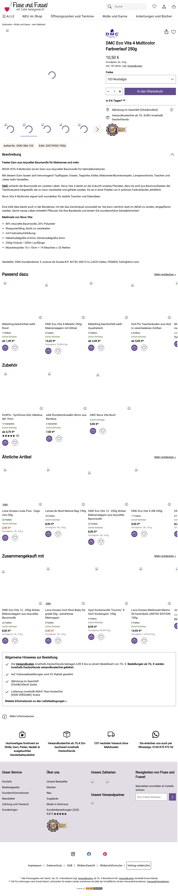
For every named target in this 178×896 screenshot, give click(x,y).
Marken (51, 787)
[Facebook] (89, 854)
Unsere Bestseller (57, 781)
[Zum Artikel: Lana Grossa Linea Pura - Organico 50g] (22, 487)
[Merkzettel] (154, 7)
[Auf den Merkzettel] (173, 32)
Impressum (35, 865)
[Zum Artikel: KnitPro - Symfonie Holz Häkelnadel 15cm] (23, 391)
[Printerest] (105, 854)
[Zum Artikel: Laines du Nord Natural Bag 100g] (66, 487)
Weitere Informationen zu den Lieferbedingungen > (36, 701)
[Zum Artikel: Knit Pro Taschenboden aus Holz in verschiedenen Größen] (152, 300)
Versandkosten (134, 66)
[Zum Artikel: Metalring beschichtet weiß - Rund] (22, 300)
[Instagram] (73, 854)
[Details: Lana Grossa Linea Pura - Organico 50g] (5, 504)
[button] (166, 32)
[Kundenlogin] (164, 7)
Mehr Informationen (22, 716)
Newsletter (8, 798)
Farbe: (110, 72)
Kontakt (7, 781)
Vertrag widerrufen (138, 865)
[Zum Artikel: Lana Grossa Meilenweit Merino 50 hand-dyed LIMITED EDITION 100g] (152, 586)
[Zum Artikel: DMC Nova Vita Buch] (111, 391)
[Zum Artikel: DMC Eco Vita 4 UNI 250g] (152, 487)
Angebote (52, 798)
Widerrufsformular (111, 865)
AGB (69, 865)
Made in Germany (57, 804)
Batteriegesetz (10, 787)
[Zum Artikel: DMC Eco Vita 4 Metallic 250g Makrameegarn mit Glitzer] (66, 300)
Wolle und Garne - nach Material (29, 24)
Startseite (7, 24)
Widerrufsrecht (86, 865)
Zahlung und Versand (15, 804)
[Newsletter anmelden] (172, 797)
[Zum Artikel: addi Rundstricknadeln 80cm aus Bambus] (67, 391)
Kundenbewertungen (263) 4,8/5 (63, 811)
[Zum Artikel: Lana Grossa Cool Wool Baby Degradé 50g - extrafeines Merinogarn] (66, 586)
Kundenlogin (10, 809)
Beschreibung (11, 154)
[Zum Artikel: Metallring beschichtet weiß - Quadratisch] (109, 300)
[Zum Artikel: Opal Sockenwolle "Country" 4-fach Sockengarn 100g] (109, 586)
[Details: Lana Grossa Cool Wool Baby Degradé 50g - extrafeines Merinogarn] (48, 604)
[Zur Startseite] (28, 6)
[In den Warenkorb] (5, 348)
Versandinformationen (158, 881)
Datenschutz (54, 865)
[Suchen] (111, 6)
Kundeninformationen (15, 792)
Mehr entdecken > (165, 274)
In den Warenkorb (150, 91)
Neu (49, 792)
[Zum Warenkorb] (174, 7)
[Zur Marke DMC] (112, 33)
